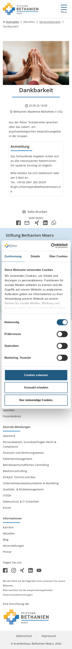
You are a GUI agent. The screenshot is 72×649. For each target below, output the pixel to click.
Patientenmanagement (17, 459)
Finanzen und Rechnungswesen (23, 452)
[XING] (37, 222)
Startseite (12, 22)
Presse (7, 552)
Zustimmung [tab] (13, 256)
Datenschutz (24, 636)
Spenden (8, 410)
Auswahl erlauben (36, 387)
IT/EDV (7, 495)
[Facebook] (18, 222)
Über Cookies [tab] (58, 256)
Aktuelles (29, 22)
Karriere (8, 527)
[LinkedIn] (45, 222)
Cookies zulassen (36, 375)
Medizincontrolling (15, 471)
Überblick (9, 436)
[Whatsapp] (53, 222)
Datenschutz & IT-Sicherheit (21, 501)
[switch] (62, 334)
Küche (7, 507)
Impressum (48, 636)
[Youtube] (39, 570)
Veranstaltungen (50, 22)
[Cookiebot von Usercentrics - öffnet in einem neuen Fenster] (51, 245)
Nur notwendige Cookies (36, 400)
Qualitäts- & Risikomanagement (23, 489)
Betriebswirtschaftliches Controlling (26, 465)
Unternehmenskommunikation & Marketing (31, 483)
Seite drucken (37, 212)
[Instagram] (14, 570)
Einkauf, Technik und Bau (19, 477)
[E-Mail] (28, 222)
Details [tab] (35, 256)
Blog (5, 539)
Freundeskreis (12, 416)
